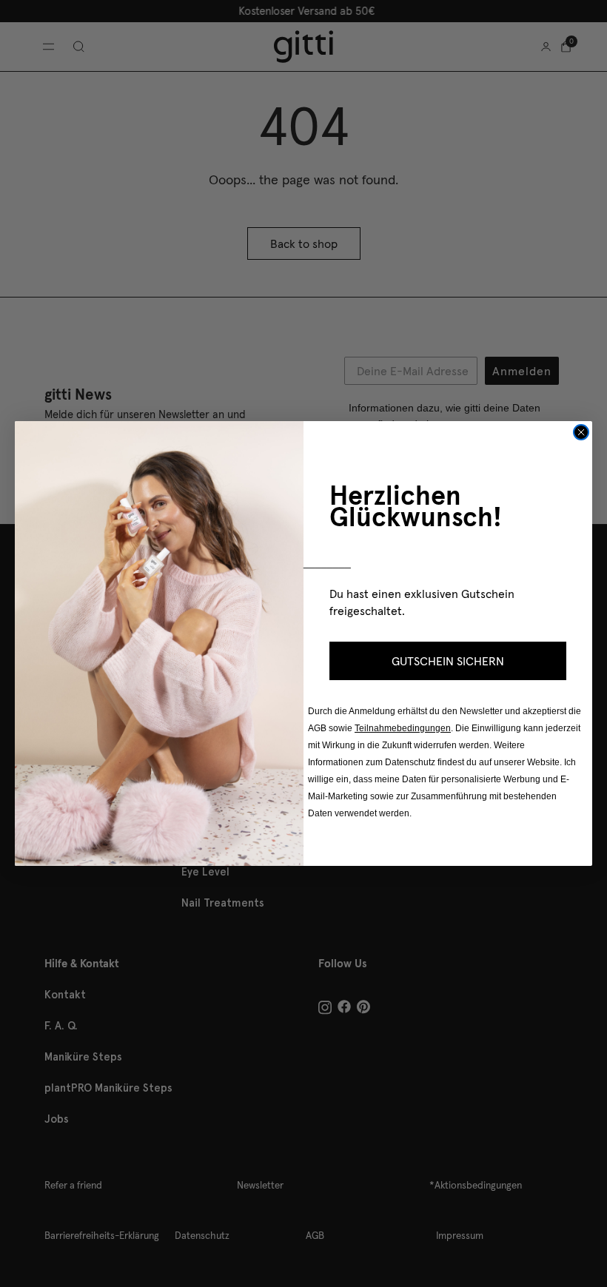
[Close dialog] (581, 432)
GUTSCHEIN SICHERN (448, 660)
